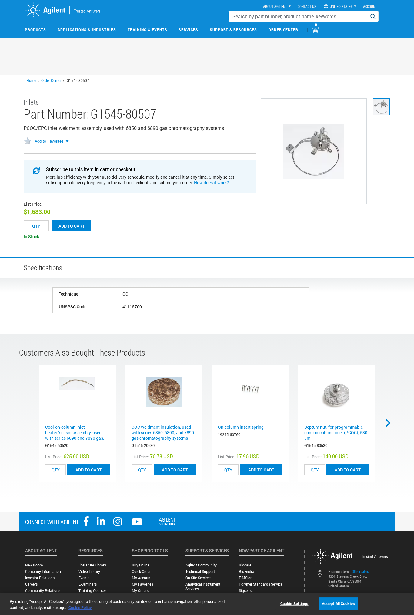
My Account (142, 578)
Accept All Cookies (338, 603)
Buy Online (140, 565)
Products (35, 29)
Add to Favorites (49, 141)
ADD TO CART (88, 470)
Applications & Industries (87, 29)
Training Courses (92, 590)
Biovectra (246, 571)
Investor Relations (40, 578)
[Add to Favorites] (28, 141)
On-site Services (198, 578)
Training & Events (147, 29)
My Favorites (142, 584)
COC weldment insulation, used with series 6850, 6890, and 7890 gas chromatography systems (163, 432)
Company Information (43, 571)
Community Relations (42, 590)
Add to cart (71, 226)
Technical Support (200, 571)
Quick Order (141, 571)
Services (188, 29)
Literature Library (92, 565)
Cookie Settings (294, 603)
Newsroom (34, 565)
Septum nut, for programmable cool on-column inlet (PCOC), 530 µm (335, 432)
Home (31, 80)
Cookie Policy (80, 607)
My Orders (140, 590)
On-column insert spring (241, 427)
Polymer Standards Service (260, 584)
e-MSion (245, 578)
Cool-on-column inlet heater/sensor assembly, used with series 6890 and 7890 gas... (76, 432)
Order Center (283, 29)
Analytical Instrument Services (202, 586)
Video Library (89, 571)
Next (390, 422)
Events (83, 578)
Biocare (245, 565)
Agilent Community (201, 565)
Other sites (360, 571)
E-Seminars (87, 584)
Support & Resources (233, 29)
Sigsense (246, 590)
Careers (31, 584)
